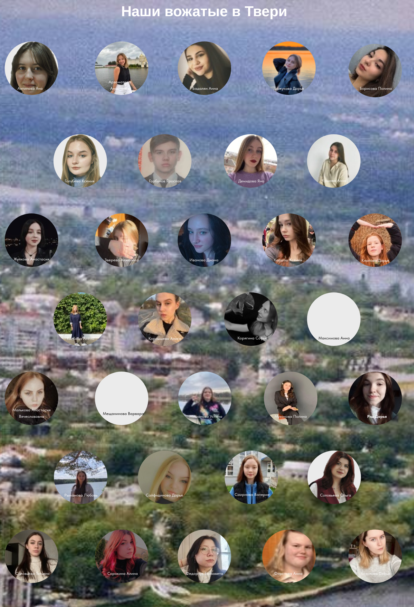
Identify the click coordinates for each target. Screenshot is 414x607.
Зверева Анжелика (122, 259)
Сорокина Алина (122, 573)
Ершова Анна (334, 180)
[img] (121, 68)
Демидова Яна (251, 180)
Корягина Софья (252, 338)
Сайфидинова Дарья (164, 495)
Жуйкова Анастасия (31, 259)
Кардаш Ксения (288, 259)
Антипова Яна (30, 88)
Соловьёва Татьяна (33, 573)
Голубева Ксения (79, 180)
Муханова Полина (290, 416)
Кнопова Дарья (375, 260)
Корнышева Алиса (164, 338)
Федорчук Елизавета (204, 573)
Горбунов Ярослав (165, 180)
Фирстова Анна (288, 573)
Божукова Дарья (289, 88)
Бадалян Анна (205, 88)
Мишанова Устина (205, 416)
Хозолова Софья (375, 573)
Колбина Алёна (80, 338)
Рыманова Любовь (80, 495)
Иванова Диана (204, 259)
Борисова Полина (376, 88)
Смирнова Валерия (252, 494)
